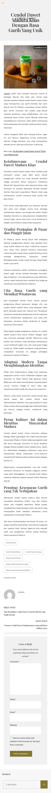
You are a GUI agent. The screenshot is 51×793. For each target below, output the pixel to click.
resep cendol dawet (13, 558)
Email (13, 712)
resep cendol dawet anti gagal (17, 564)
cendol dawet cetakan (34, 552)
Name (13, 699)
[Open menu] (3, 3)
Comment (15, 661)
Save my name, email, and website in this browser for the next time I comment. (25, 741)
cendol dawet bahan (13, 552)
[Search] (44, 784)
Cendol (7, 93)
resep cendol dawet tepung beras (18, 570)
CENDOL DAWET (25, 18)
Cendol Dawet (11, 543)
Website (13, 725)
